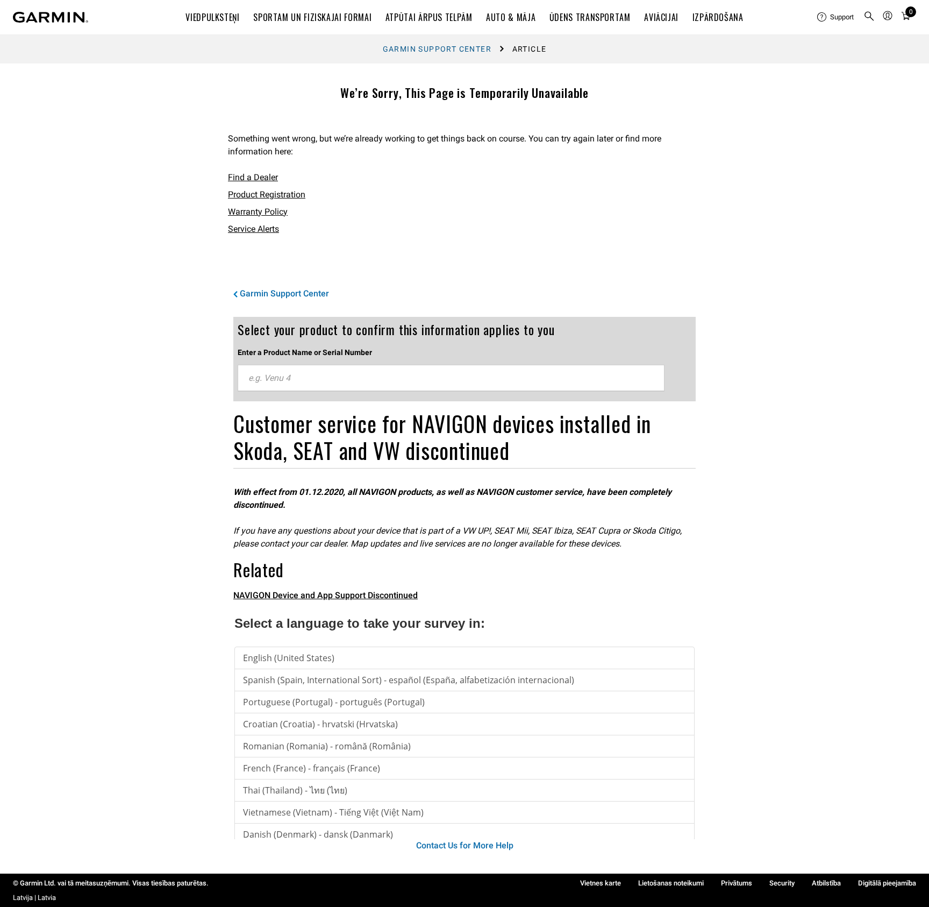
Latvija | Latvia (34, 898)
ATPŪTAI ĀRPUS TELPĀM (429, 17)
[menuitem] (836, 17)
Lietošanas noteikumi (671, 883)
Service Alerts (253, 229)
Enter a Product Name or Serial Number (305, 352)
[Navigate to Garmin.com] (50, 17)
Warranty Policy (258, 212)
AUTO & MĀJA (510, 17)
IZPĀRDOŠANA (718, 17)
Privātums (736, 883)
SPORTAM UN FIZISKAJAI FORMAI (312, 17)
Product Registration (266, 194)
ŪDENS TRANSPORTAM (590, 17)
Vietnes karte (600, 883)
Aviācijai (661, 17)
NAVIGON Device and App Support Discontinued (325, 595)
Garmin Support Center (437, 49)
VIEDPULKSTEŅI (212, 17)
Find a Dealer (253, 177)
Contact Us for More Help (464, 845)
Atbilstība (826, 883)
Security (782, 883)
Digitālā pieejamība (887, 883)
